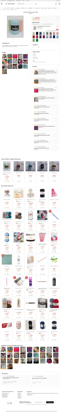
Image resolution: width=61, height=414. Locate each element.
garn (16, 46)
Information (57, 0)
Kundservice (19, 393)
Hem (1, 9)
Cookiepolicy (19, 395)
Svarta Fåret (34, 55)
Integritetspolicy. (44, 404)
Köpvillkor (19, 394)
